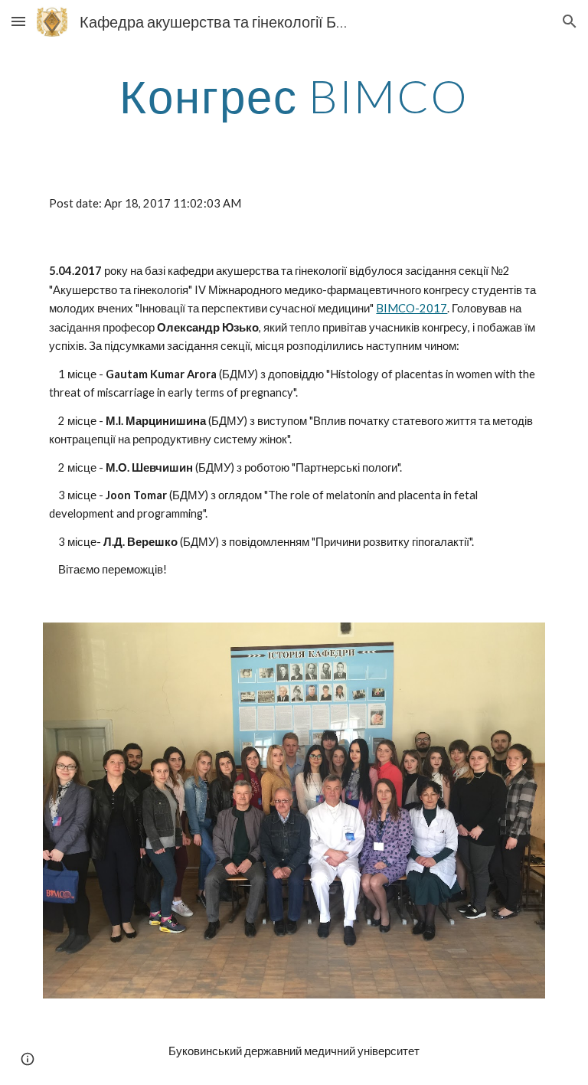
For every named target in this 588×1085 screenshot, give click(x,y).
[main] (293, 95)
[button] (18, 21)
